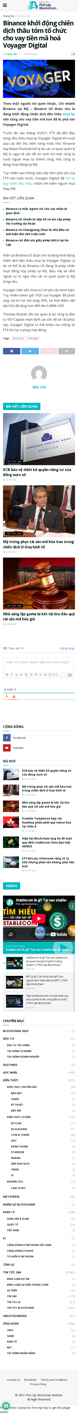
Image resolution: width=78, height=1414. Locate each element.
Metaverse (11, 1196)
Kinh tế (12, 1341)
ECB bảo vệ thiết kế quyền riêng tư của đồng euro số (46, 773)
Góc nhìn (10, 1072)
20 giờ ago (30, 870)
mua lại (69, 114)
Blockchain (19, 1129)
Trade (15, 1169)
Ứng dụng (11, 1323)
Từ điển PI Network (20, 1256)
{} (50, 674)
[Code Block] (40, 674)
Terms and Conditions (54, 1380)
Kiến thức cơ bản (19, 1117)
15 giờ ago (30, 779)
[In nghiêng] (11, 674)
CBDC (10, 1330)
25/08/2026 (11, 479)
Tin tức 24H (23, 16)
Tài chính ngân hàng (21, 1353)
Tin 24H (12, 1296)
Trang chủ (8, 16)
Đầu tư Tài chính (18, 1045)
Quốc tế (12, 1224)
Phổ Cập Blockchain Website (44, 1395)
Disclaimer (30, 1380)
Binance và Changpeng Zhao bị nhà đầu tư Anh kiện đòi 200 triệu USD (37, 232)
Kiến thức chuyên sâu (22, 1087)
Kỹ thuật (17, 1104)
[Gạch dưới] (16, 674)
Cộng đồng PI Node (20, 1251)
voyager (33, 338)
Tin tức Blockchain (20, 1307)
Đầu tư (8, 1038)
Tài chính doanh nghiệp (23, 1056)
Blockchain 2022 (15, 1031)
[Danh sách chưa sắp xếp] (30, 674)
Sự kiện (12, 1290)
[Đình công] (21, 674)
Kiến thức (10, 1080)
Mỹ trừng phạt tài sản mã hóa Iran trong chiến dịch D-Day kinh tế (38, 544)
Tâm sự (8, 1264)
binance (18, 338)
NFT (9, 1347)
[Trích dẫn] (35, 674)
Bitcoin (16, 1123)
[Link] (45, 674)
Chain (15, 1099)
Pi (4, 1238)
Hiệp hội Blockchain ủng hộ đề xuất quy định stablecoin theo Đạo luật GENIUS (47, 842)
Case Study (18, 1188)
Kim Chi (12, 54)
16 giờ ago (30, 830)
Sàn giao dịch (20, 1163)
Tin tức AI (13, 1302)
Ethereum (17, 1152)
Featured (10, 1065)
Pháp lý (9, 1212)
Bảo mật (16, 1093)
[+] (55, 674)
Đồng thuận (19, 1146)
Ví (12, 1175)
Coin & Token (20, 1135)
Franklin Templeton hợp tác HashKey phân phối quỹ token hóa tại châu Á (46, 822)
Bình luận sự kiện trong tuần (27, 1284)
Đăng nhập (67, 648)
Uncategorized (15, 1316)
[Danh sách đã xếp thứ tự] (26, 674)
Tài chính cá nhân (19, 1051)
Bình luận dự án (18, 1279)
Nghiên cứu (15, 1181)
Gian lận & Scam (18, 1218)
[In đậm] (6, 674)
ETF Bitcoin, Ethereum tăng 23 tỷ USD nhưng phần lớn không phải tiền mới (48, 862)
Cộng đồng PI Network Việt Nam (29, 1245)
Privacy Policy (38, 1384)
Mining (16, 1158)
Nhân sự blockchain (19, 1204)
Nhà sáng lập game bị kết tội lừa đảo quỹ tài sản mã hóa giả (45, 804)
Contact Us (13, 1380)
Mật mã (16, 1110)
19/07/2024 (30, 54)
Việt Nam (13, 1230)
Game (10, 1336)
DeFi (13, 1140)
